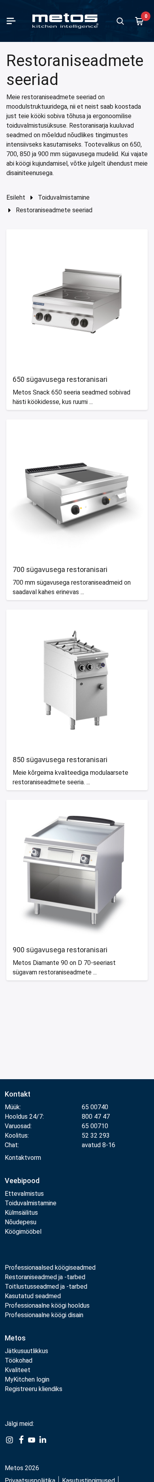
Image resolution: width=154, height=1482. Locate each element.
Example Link (9, 1444)
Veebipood (22, 1180)
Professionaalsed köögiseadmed (50, 1267)
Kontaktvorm (23, 1157)
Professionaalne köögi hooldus (47, 1305)
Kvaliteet (17, 1370)
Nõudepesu (20, 1222)
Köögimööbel (23, 1231)
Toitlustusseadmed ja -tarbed (46, 1286)
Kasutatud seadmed (33, 1296)
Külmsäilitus (21, 1212)
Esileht (15, 197)
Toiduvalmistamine (64, 197)
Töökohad (18, 1360)
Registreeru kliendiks (33, 1389)
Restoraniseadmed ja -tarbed (45, 1277)
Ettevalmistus (24, 1193)
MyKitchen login (27, 1379)
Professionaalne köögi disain (44, 1315)
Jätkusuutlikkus (26, 1351)
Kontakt (17, 1094)
